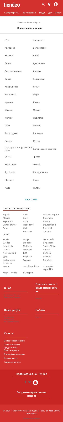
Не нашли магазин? (11, 321)
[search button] (43, 4)
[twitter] (30, 382)
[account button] (55, 4)
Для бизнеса (9, 317)
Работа (38, 317)
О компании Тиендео (12, 295)
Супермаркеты (11, 12)
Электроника (29, 12)
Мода (42, 12)
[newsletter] (35, 382)
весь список (31, 199)
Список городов (11, 350)
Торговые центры (12, 361)
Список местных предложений (12, 345)
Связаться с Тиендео (12, 297)
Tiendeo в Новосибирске (29, 22)
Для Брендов (9, 319)
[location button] (49, 4)
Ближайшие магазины (14, 354)
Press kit (39, 298)
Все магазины (10, 358)
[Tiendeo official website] (12, 4)
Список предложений (14, 340)
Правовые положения (31, 418)
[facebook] (26, 382)
